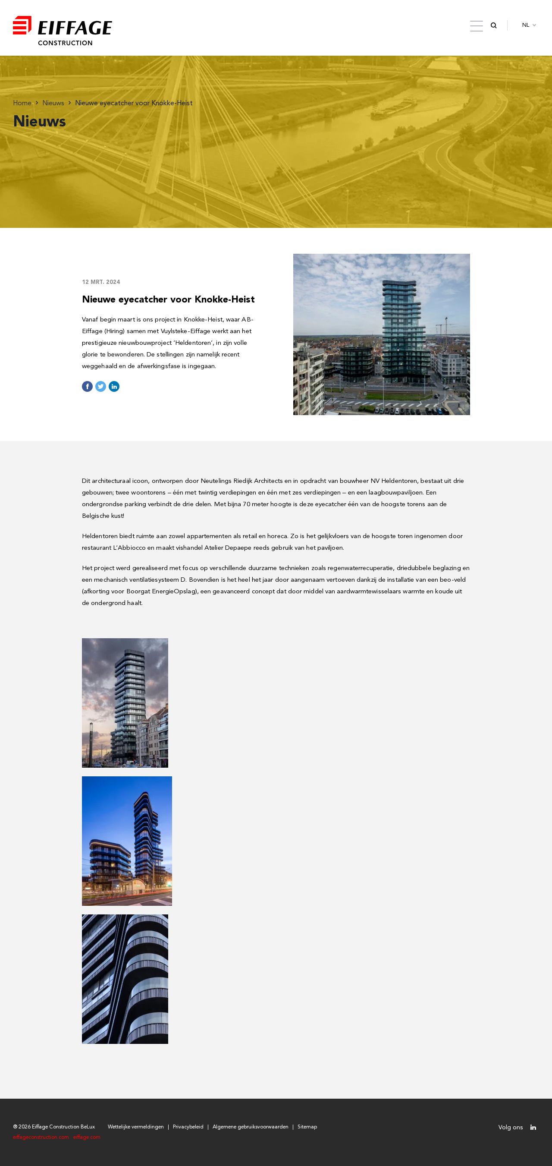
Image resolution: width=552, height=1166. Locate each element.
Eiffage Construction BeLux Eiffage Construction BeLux (62, 25)
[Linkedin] (533, 1127)
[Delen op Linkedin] (114, 386)
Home (22, 103)
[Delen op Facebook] (87, 386)
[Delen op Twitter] (100, 386)
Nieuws (53, 103)
